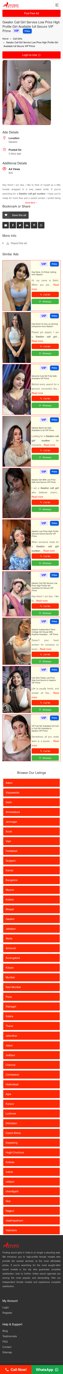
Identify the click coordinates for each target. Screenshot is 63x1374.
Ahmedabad (13, 812)
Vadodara (11, 1230)
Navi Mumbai (13, 987)
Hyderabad (12, 1084)
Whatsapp (46, 301)
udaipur (10, 1181)
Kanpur (10, 1104)
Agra (8, 1094)
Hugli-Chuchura (15, 1152)
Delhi (9, 802)
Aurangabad (13, 958)
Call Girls (17, 38)
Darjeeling (12, 1142)
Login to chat (30, 55)
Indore (9, 1172)
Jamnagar (11, 821)
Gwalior (10, 919)
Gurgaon (11, 860)
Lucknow (11, 1113)
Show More (30, 202)
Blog (5, 1331)
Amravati (11, 948)
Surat (9, 831)
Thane (9, 1026)
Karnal (9, 870)
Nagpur (10, 1211)
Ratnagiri (11, 1006)
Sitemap (7, 1352)
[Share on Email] (5, 225)
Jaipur (9, 1045)
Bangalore (12, 880)
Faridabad (11, 851)
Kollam (10, 899)
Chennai (11, 1065)
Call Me (46, 294)
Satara (9, 1016)
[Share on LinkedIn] (27, 225)
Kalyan (10, 967)
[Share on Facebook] (13, 225)
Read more (37, 341)
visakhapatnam (14, 1220)
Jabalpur (11, 928)
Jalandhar (11, 1035)
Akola (9, 938)
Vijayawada (12, 792)
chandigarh (12, 1191)
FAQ (5, 1341)
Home (5, 38)
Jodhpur (10, 1055)
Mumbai (10, 977)
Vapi (8, 841)
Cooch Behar (13, 1133)
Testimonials (9, 1336)
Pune (9, 997)
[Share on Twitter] (20, 225)
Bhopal (10, 909)
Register (7, 1313)
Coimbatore (12, 1074)
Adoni (9, 783)
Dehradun (11, 1123)
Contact (6, 1347)
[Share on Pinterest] (34, 225)
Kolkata (10, 1162)
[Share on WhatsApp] (41, 225)
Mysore (10, 890)
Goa (8, 1201)
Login (5, 1307)
